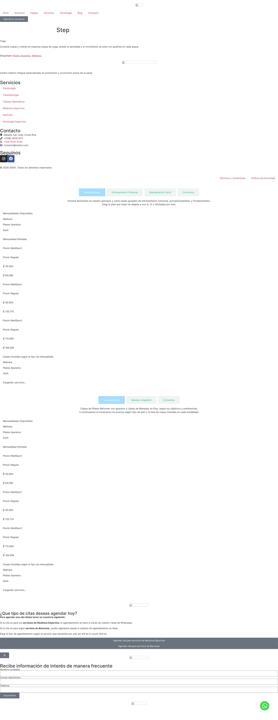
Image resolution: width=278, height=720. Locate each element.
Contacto (93, 12)
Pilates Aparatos (22, 55)
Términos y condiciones (232, 178)
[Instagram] (3, 158)
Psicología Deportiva (14, 121)
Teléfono (5, 685)
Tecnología (66, 12)
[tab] (92, 192)
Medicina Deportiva (13, 108)
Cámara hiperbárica (13, 101)
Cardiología (9, 88)
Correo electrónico (10, 677)
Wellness (36, 55)
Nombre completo (10, 669)
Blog (79, 12)
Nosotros (19, 12)
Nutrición (8, 114)
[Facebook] (10, 158)
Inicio (6, 12)
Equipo (34, 12)
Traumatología (11, 94)
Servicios (49, 12)
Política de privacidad (263, 178)
